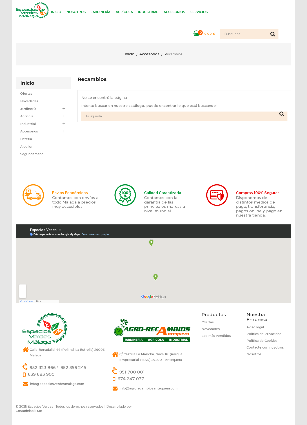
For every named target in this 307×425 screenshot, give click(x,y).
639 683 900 (41, 374)
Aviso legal (255, 327)
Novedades (29, 101)
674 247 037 (131, 378)
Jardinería (100, 12)
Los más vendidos (216, 336)
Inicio (56, 12)
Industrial (148, 12)
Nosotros (76, 12)
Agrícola (124, 12)
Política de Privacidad (264, 334)
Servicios (199, 12)
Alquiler (26, 147)
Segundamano (32, 154)
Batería (26, 139)
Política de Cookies (262, 341)
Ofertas (26, 94)
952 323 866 (43, 367)
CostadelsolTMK (29, 411)
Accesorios (174, 12)
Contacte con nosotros (265, 347)
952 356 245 (73, 367)
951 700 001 (132, 372)
